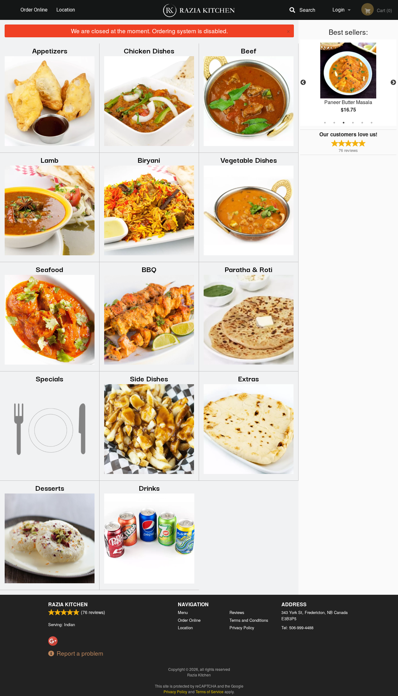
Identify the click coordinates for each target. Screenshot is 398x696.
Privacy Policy (241, 627)
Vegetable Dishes (248, 159)
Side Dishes (149, 378)
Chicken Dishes (149, 50)
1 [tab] (325, 123)
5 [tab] (362, 123)
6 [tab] (371, 123)
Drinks (149, 487)
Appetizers (49, 50)
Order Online (34, 10)
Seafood (49, 269)
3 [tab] (343, 123)
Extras (248, 378)
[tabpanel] (348, 82)
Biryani (149, 159)
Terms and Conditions (248, 620)
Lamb (49, 159)
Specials (49, 378)
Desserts (49, 487)
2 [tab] (334, 123)
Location (65, 10)
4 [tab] (353, 123)
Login (338, 10)
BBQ (149, 269)
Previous (303, 83)
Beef (248, 50)
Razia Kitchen (68, 604)
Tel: (297, 627)
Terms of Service (210, 691)
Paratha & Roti (248, 269)
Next (393, 83)
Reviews (236, 612)
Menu (183, 612)
